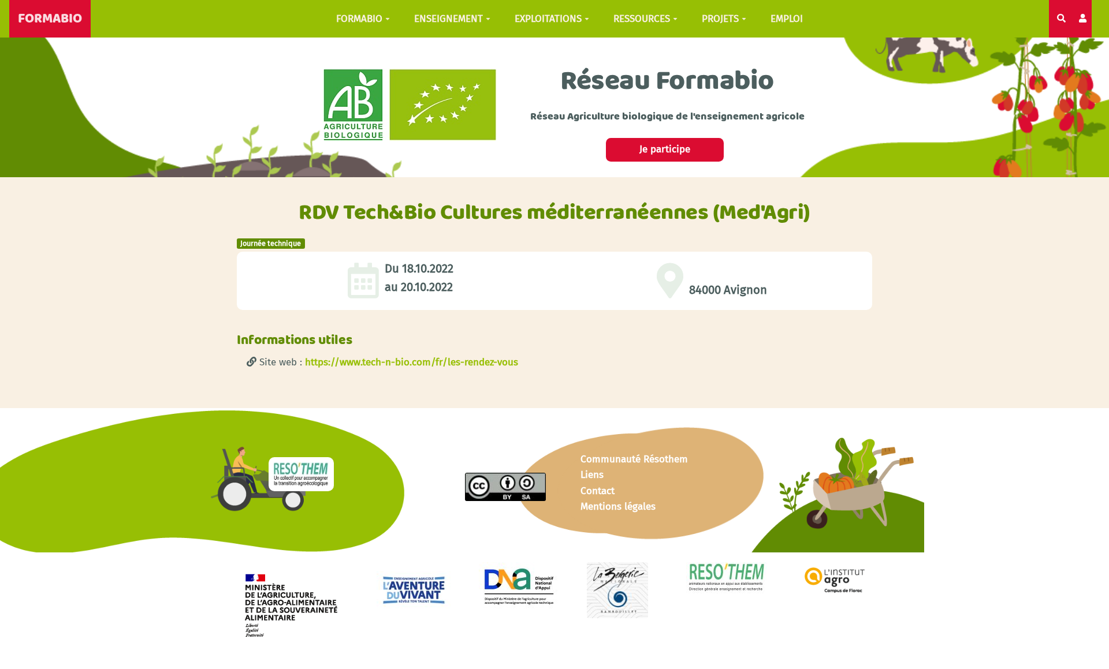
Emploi (787, 19)
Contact (597, 491)
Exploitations (548, 19)
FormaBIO (359, 19)
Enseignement (448, 19)
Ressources (641, 19)
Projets (720, 19)
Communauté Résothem (634, 459)
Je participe (664, 149)
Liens (592, 475)
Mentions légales (618, 506)
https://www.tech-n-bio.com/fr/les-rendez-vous (411, 362)
